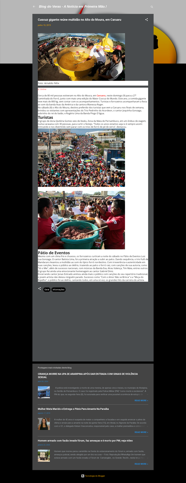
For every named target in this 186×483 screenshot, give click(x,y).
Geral (47, 289)
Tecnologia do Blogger (94, 476)
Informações (58, 289)
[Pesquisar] (152, 7)
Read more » (141, 400)
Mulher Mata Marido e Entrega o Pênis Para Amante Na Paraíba (73, 408)
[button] (146, 20)
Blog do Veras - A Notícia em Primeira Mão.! (73, 6)
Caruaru (101, 95)
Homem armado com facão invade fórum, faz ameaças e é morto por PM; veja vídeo (85, 440)
